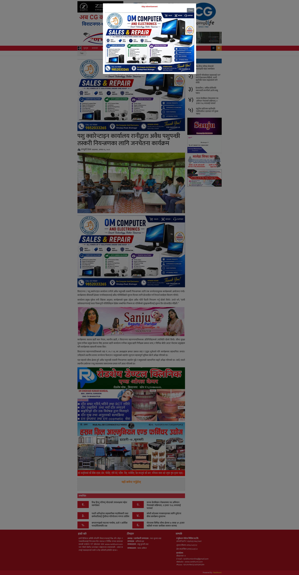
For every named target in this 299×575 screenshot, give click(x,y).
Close (190, 10)
